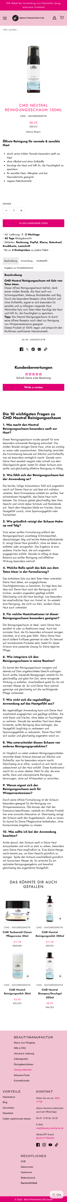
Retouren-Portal (21, 1075)
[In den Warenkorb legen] (27, 918)
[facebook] (38, 1145)
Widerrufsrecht (28, 1177)
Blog (5, 1102)
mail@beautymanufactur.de (49, 1128)
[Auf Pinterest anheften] (33, 349)
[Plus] (21, 210)
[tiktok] (56, 1145)
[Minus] (6, 210)
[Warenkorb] (62, 18)
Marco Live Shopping (24, 1042)
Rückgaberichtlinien (23, 1064)
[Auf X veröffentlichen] (27, 349)
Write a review (33, 387)
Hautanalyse (9, 1097)
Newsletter (8, 1113)
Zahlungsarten (21, 1059)
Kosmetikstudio (21, 1080)
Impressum (26, 1172)
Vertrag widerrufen (23, 1069)
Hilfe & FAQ (20, 1048)
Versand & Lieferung (24, 1053)
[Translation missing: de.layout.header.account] (54, 17)
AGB (23, 1161)
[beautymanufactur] (32, 18)
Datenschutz (27, 1167)
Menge (7, 203)
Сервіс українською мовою (17, 1118)
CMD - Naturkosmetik (33, 116)
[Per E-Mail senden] (39, 349)
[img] (33, 29)
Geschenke (8, 1108)
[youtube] (50, 1145)
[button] (45, 349)
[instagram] (44, 1145)
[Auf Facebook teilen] (21, 349)
